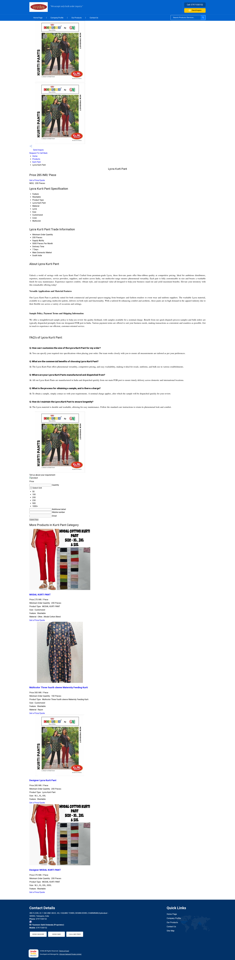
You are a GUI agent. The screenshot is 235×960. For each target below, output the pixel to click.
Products (36, 159)
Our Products (76, 18)
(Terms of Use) (64, 951)
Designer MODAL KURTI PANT (45, 870)
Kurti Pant (36, 162)
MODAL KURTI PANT (40, 594)
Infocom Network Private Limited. (70, 954)
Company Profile (57, 18)
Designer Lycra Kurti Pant (42, 780)
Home (34, 156)
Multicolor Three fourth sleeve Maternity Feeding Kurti (58, 687)
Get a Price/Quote (37, 180)
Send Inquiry (196, 10)
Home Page (37, 18)
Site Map (170, 931)
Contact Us (94, 18)
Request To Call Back (38, 153)
